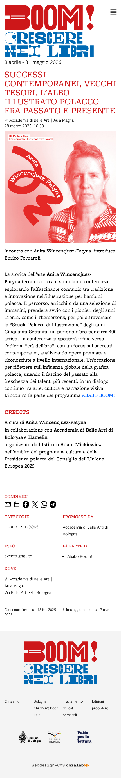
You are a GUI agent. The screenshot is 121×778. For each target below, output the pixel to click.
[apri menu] (113, 12)
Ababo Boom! (79, 556)
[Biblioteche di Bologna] (60, 737)
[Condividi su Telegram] (53, 504)
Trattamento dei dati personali (73, 708)
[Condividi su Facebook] (26, 504)
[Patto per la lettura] (89, 737)
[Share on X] (35, 504)
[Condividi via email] (8, 504)
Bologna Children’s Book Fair (46, 708)
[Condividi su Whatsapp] (44, 504)
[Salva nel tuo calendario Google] (17, 504)
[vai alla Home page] (61, 662)
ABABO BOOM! (98, 395)
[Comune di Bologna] (31, 737)
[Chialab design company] (60, 761)
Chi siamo (12, 701)
